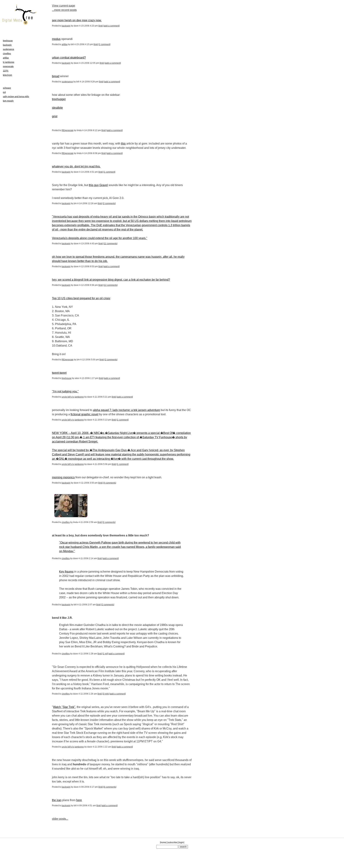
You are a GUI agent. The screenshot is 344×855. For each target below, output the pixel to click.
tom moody (8, 101)
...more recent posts (64, 9)
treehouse (66, 378)
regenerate (8, 66)
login (181, 842)
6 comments (110, 787)
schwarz (7, 88)
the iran (56, 800)
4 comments (110, 483)
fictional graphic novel (84, 414)
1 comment (104, 44)
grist (54, 116)
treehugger (59, 99)
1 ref (105, 653)
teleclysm (7, 75)
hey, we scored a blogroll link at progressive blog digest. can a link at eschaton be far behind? (111, 279)
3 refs (105, 694)
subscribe (172, 842)
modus (56, 38)
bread (55, 76)
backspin (66, 26)
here (79, 800)
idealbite (57, 107)
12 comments (110, 285)
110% (5, 70)
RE (67, 130)
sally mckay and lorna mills (16, 96)
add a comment (111, 26)
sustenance (67, 81)
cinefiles (66, 522)
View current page (63, 5)
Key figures (66, 571)
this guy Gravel (98, 185)
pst (4, 92)
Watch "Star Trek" (64, 707)
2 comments (109, 203)
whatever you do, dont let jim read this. (76, 166)
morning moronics (63, 477)
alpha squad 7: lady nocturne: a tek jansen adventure (126, 410)
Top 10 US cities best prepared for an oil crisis (81, 298)
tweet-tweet (59, 372)
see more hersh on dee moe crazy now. (77, 20)
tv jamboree (8, 62)
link (100, 26)
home (163, 842)
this (123, 143)
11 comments (110, 243)
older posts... (60, 818)
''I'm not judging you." (65, 391)
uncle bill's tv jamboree (73, 397)
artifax (65, 44)
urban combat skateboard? (69, 57)
